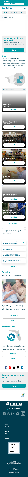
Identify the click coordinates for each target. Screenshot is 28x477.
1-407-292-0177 (11, 12)
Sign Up (14, 50)
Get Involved (7, 429)
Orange (4, 106)
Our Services (7, 422)
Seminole (11, 177)
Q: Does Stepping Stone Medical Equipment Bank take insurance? (10, 242)
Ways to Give (7, 426)
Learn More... (14, 109)
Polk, (8, 177)
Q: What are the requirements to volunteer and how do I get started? (11, 254)
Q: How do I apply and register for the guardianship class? (12, 248)
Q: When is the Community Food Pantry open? (12, 261)
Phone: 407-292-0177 (14, 469)
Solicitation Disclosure (14, 462)
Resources (14, 460)
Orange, (5, 177)
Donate (13, 320)
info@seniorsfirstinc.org (14, 472)
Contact (6, 436)
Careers (13, 358)
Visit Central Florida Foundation (14, 463)
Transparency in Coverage (14, 464)
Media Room (7, 433)
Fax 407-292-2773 (14, 471)
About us (13, 353)
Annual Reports (14, 461)
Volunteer (13, 315)
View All (13, 266)
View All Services (13, 223)
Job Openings (7, 438)
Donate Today (13, 4)
